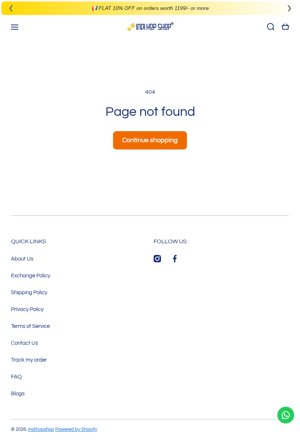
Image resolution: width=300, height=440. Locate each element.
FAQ (16, 377)
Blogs (18, 393)
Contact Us (24, 343)
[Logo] (150, 26)
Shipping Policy (29, 292)
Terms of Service (30, 326)
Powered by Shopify (76, 429)
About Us (22, 259)
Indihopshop (41, 429)
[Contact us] (285, 415)
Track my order (29, 360)
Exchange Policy (30, 275)
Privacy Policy (27, 309)
